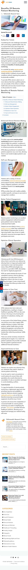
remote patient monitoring (8, 439)
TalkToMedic (10, 407)
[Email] (18, 557)
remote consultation (6, 436)
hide (14, 97)
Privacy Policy (14, 563)
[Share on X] (12, 35)
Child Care (6, 514)
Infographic (7, 533)
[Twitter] (15, 557)
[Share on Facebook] (7, 35)
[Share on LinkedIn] (23, 35)
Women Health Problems (10, 546)
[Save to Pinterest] (18, 35)
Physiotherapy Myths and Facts (12, 538)
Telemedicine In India (9, 543)
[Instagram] (13, 557)
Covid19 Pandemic (8, 517)
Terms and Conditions (19, 561)
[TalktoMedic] (7, 2)
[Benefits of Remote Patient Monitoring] (14, 22)
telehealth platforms (7, 395)
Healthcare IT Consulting (10, 528)
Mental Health (7, 536)
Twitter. (11, 430)
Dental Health (7, 520)
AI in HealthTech (8, 512)
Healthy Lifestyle (8, 530)
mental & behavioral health (17, 180)
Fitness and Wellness (9, 525)
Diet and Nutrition (8, 522)
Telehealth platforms (9, 541)
